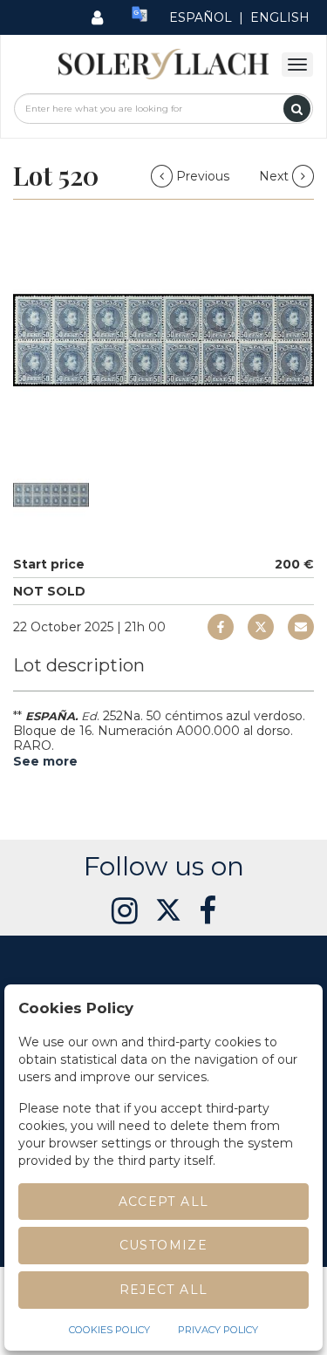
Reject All (163, 1289)
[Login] (97, 17)
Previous (203, 176)
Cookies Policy (109, 1330)
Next (275, 176)
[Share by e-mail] (221, 627)
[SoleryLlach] (163, 63)
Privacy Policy (218, 1330)
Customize (163, 1245)
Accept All (164, 1201)
